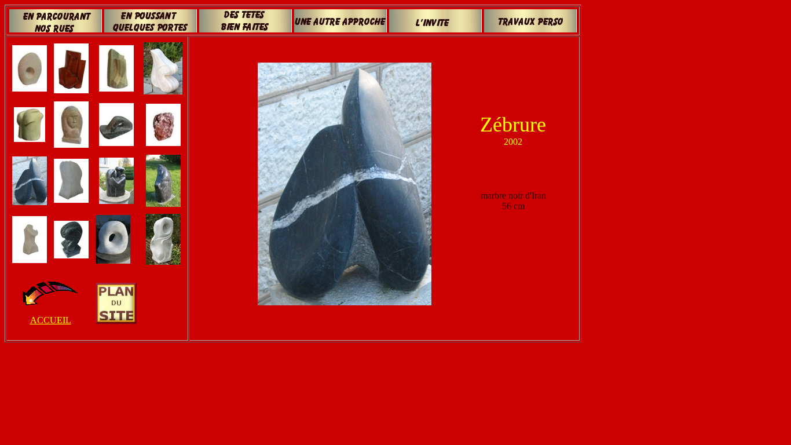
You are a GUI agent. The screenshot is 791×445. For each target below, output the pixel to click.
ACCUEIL (50, 320)
